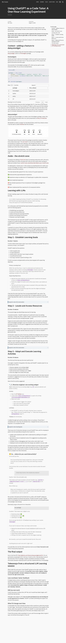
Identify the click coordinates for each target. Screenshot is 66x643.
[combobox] (62, 2)
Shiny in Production (42, 118)
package (15, 88)
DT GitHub (18, 394)
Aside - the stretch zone (57, 31)
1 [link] (42, 102)
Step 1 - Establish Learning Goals (57, 35)
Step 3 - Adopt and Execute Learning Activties (58, 41)
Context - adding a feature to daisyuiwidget (58, 29)
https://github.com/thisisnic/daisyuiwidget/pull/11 (30, 555)
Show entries (13, 85)
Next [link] (46, 102)
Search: (33, 85)
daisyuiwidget (11, 53)
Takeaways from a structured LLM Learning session (58, 45)
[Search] (62, 2)
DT (29, 65)
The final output (55, 43)
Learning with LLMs (56, 32)
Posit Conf (23, 159)
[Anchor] (22, 48)
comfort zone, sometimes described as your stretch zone (35, 163)
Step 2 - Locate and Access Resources (58, 38)
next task (24, 142)
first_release (32, 88)
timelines (22, 124)
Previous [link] (38, 102)
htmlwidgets (23, 53)
